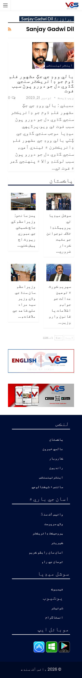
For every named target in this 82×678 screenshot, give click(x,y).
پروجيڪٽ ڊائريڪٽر (47, 533)
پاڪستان (56, 439)
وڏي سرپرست (53, 524)
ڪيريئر (57, 543)
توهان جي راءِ (52, 562)
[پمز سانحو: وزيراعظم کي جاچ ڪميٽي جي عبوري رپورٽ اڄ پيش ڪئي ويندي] (23, 201)
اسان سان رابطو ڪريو (46, 552)
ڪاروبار (56, 458)
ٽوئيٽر (57, 608)
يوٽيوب (53, 597)
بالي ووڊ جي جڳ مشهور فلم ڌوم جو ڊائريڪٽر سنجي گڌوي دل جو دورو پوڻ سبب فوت (41, 83)
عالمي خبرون (52, 449)
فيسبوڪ (57, 589)
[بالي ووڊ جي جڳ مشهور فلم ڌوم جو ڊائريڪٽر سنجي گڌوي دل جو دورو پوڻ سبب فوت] (53, 55)
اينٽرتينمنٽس (59, 65)
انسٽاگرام (54, 617)
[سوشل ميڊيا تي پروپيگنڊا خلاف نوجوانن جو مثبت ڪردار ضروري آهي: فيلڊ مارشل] (58, 201)
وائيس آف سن (53, 514)
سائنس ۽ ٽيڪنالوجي (47, 487)
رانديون (56, 468)
